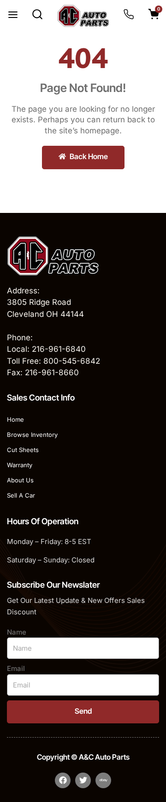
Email (16, 668)
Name (16, 632)
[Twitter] (83, 780)
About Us (20, 480)
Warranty (19, 465)
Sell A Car (21, 495)
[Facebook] (63, 780)
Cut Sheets (23, 449)
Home (15, 419)
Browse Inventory (32, 434)
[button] (13, 15)
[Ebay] (103, 780)
